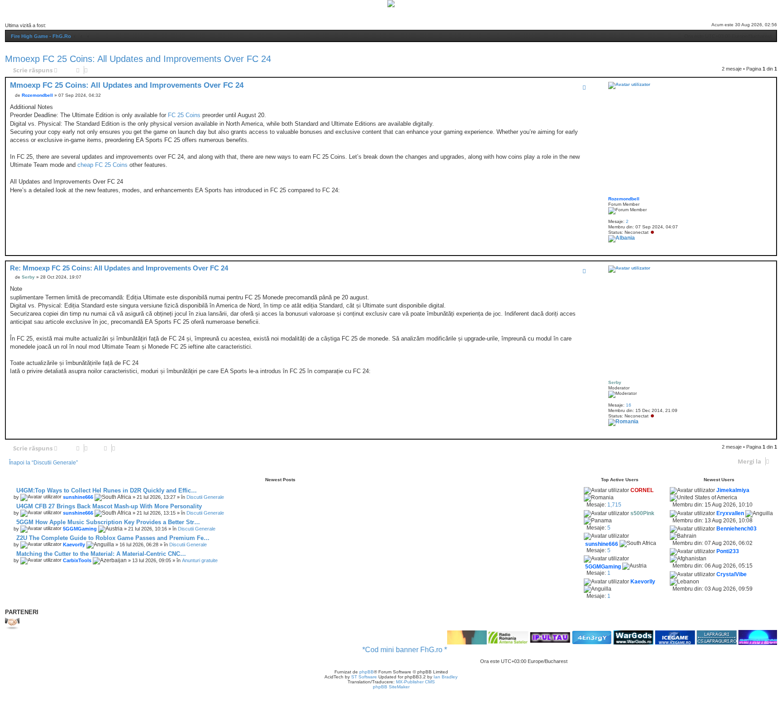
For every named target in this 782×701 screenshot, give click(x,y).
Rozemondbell (623, 198)
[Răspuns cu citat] (584, 87)
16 (628, 405)
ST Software (364, 676)
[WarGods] (620, 637)
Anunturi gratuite (200, 560)
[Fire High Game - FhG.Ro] (391, 3)
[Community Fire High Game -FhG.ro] (453, 637)
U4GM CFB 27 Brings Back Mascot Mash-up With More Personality (108, 506)
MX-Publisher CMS (415, 681)
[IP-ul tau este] (537, 638)
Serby (614, 382)
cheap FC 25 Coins (102, 164)
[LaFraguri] (703, 637)
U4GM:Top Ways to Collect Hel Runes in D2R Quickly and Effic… (105, 490)
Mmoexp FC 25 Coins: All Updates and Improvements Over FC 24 (138, 59)
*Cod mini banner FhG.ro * (391, 650)
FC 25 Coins (184, 115)
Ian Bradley (446, 676)
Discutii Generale (205, 497)
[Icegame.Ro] (662, 637)
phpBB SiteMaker (391, 686)
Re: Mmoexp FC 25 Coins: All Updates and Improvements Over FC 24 (119, 268)
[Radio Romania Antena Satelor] (495, 638)
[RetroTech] (745, 637)
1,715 (614, 505)
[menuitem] (340, 13)
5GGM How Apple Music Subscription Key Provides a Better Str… (107, 522)
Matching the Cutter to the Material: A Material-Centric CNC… (100, 553)
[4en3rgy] (578, 637)
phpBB (366, 671)
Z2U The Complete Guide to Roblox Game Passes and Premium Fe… (112, 538)
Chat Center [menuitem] (366, 13)
